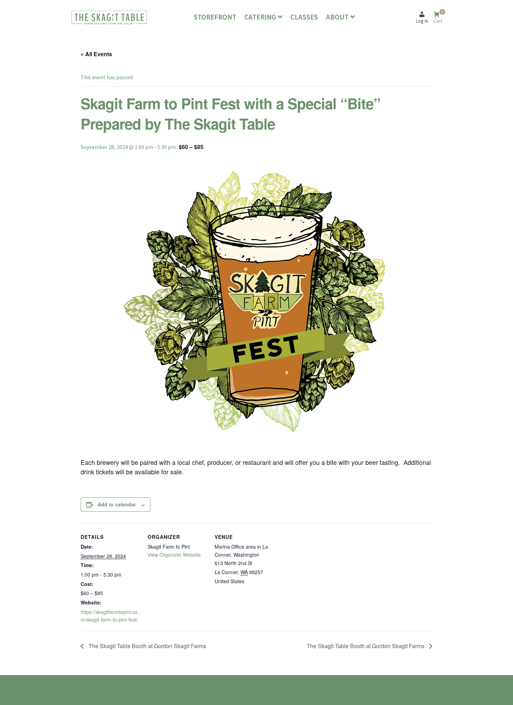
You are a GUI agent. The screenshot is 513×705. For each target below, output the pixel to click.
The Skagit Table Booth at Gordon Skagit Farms (146, 646)
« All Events (96, 54)
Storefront (215, 17)
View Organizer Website (174, 554)
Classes (304, 17)
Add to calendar (117, 504)
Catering (260, 17)
